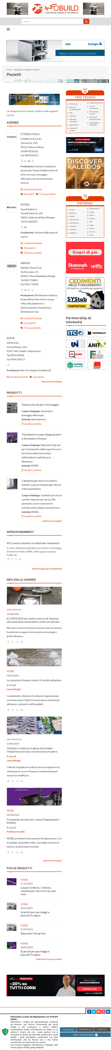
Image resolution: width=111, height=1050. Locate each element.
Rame (92, 225)
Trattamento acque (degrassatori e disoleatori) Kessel (41, 436)
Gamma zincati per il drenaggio (40, 404)
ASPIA (11, 338)
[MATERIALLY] (97, 332)
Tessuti (92, 232)
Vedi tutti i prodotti (52, 521)
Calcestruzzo (74, 219)
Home (9, 69)
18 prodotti (29, 248)
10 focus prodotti (33, 252)
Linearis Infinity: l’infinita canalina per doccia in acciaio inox (38, 891)
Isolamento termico (96, 103)
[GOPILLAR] (75, 365)
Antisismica (74, 104)
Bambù (72, 216)
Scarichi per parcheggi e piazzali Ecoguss (35, 913)
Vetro (91, 235)
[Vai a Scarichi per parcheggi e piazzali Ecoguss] (12, 906)
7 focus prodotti (47, 194)
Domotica (73, 116)
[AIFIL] (97, 365)
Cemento (73, 226)
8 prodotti (29, 194)
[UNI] (75, 343)
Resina (92, 228)
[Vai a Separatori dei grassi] (12, 927)
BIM (71, 113)
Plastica (92, 218)
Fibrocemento (94, 208)
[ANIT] (97, 343)
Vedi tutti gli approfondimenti (47, 568)
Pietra (92, 215)
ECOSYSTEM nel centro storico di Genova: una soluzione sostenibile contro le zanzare (33, 620)
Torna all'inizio (101, 1010)
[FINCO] (97, 354)
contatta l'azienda (33, 189)
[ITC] (75, 332)
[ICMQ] (75, 354)
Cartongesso (74, 223)
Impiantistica (74, 125)
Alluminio (73, 213)
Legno (92, 212)
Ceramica (73, 229)
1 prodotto (38, 376)
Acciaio (72, 210)
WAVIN (25, 263)
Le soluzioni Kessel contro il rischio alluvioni (34, 680)
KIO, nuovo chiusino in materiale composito (33, 543)
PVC (91, 222)
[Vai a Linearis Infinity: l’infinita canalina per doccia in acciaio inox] (12, 881)
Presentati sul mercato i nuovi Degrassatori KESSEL (33, 821)
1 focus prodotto (32, 327)
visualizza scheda (32, 423)
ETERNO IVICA (30, 134)
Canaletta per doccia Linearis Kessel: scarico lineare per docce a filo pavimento (41, 484)
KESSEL (25, 204)
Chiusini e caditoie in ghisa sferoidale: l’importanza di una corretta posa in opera (32, 750)
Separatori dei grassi (33, 933)
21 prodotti (29, 323)
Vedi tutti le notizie (52, 860)
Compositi (73, 233)
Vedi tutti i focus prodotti (49, 959)
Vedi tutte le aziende (51, 381)
